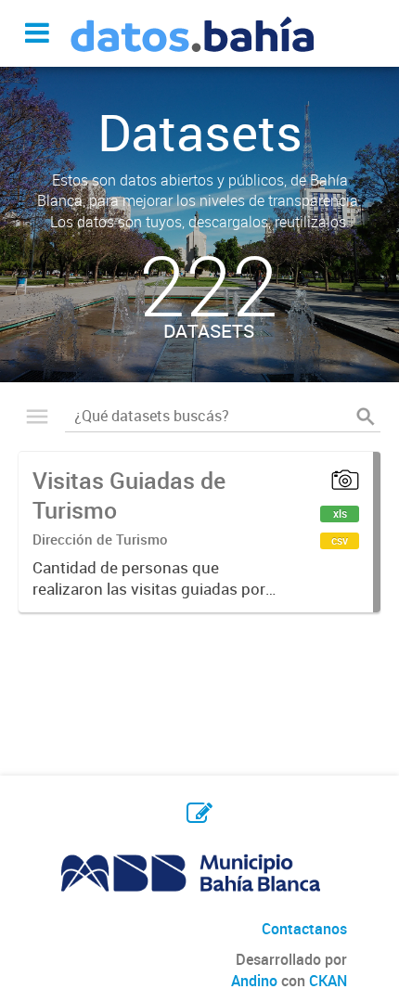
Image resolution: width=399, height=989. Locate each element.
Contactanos (304, 928)
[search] (365, 416)
